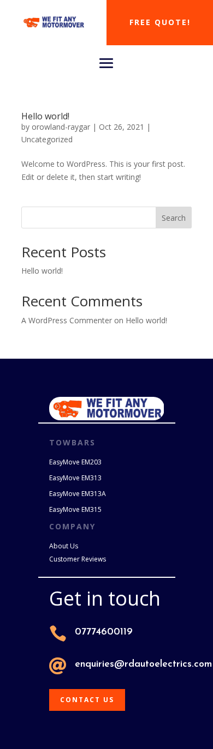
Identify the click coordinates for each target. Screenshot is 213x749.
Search (174, 218)
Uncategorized (47, 139)
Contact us (87, 699)
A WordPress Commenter (66, 320)
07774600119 (104, 632)
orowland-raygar (61, 127)
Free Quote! (160, 22)
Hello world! (45, 116)
